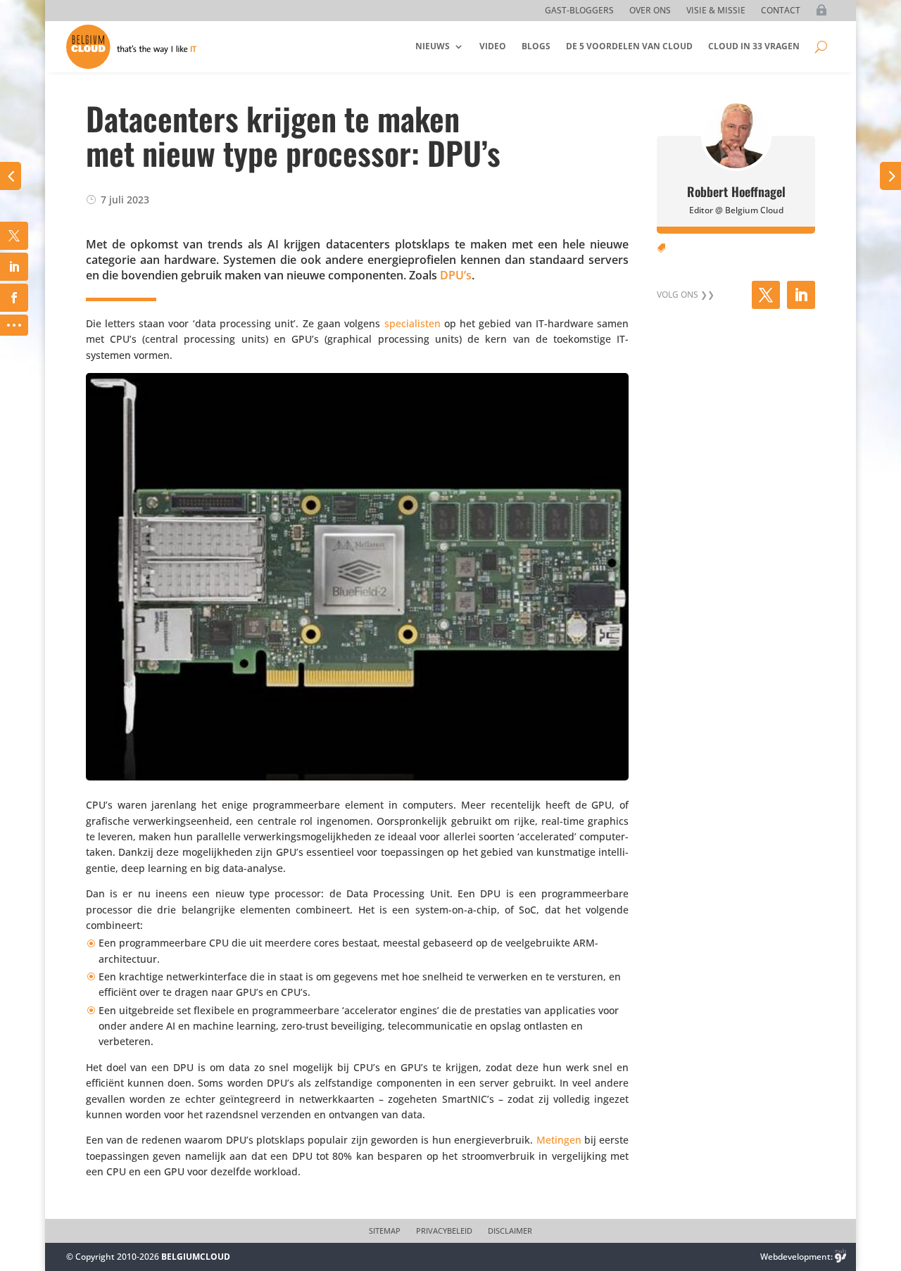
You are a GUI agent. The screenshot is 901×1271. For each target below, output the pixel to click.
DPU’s (456, 275)
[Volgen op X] (766, 295)
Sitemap (385, 1231)
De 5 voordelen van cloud (629, 46)
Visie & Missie (715, 11)
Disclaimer (510, 1231)
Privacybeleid (444, 1231)
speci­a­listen (412, 323)
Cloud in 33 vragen (754, 46)
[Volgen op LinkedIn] (801, 295)
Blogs (536, 46)
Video (492, 46)
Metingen (558, 1139)
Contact (780, 11)
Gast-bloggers (579, 11)
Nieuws (432, 46)
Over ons (650, 11)
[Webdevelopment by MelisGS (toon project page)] (840, 1257)
